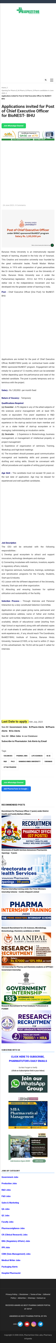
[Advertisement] (28, 45)
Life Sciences (37, 756)
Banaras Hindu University (29, 761)
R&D (5, 761)
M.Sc (49, 756)
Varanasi (48, 761)
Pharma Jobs (21, 756)
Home (4, 88)
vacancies (8, 756)
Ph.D (13, 761)
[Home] (28, 10)
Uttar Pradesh (10, 767)
